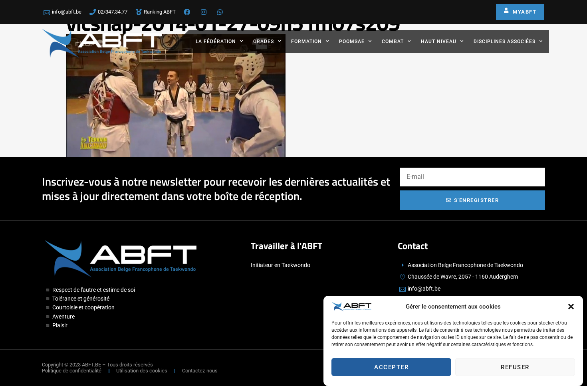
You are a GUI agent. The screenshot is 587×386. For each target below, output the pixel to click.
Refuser (515, 367)
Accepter (391, 367)
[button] (571, 307)
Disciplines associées (504, 41)
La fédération (216, 41)
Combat (393, 41)
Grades (263, 41)
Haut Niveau (438, 41)
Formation (306, 41)
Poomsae (352, 41)
